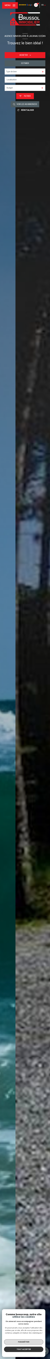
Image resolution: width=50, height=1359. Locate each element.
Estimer (25, 63)
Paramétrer (23, 1342)
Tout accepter (24, 1349)
